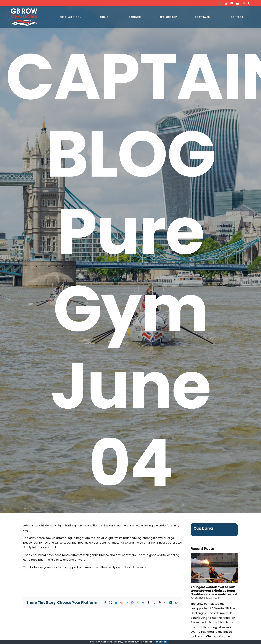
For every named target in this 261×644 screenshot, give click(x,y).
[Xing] (170, 603)
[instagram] (226, 3)
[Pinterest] (159, 603)
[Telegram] (143, 603)
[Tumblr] (154, 603)
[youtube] (231, 3)
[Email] (176, 603)
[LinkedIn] (127, 603)
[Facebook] (105, 603)
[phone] (249, 3)
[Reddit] (121, 603)
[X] (110, 603)
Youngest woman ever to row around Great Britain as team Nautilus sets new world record (214, 590)
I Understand (161, 642)
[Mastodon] (132, 603)
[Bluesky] (116, 603)
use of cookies (145, 642)
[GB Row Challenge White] (24, 9)
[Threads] (148, 603)
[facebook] (220, 3)
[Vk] (165, 603)
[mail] (243, 3)
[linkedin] (237, 3)
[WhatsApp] (137, 603)
